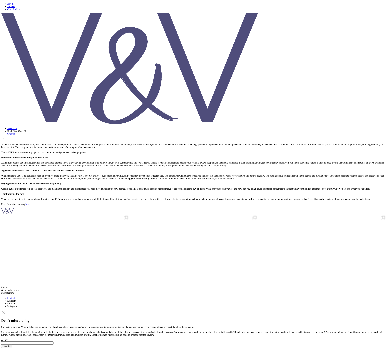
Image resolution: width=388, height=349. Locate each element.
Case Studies (13, 9)
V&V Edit (12, 128)
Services (11, 6)
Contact (11, 134)
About (10, 3)
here (27, 204)
